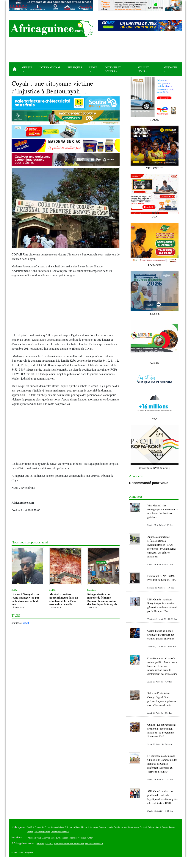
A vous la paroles (42, 831)
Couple (165, 827)
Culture (151, 827)
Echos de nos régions (54, 827)
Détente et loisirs (113, 69)
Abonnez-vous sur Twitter (81, 838)
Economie (39, 827)
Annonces (170, 67)
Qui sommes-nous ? (94, 843)
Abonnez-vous (34, 838)
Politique (68, 827)
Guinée (27, 67)
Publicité (40, 843)
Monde (84, 827)
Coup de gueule (106, 827)
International (50, 67)
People (172, 827)
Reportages (133, 827)
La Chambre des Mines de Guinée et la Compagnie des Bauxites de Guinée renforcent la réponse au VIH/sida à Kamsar (162, 763)
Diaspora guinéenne (60, 831)
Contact (49, 843)
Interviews (93, 827)
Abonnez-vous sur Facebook (55, 838)
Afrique (76, 827)
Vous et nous (143, 69)
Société (30, 827)
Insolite (30, 831)
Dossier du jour (120, 827)
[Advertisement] (95, 51)
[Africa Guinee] (51, 28)
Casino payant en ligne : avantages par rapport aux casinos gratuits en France (160, 634)
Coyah (26, 623)
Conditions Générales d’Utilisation (69, 843)
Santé (158, 827)
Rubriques (75, 67)
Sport (93, 67)
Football (143, 827)
